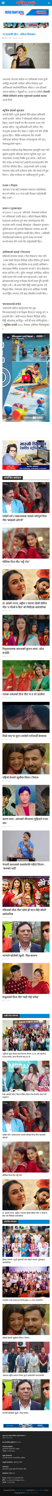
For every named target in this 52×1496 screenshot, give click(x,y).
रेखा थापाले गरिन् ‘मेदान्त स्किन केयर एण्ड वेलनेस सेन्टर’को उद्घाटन (24, 1096)
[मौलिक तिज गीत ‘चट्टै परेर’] (26, 542)
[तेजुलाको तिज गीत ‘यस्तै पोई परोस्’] (26, 978)
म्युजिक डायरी (7, 38)
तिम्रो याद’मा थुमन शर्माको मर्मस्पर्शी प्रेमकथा (24, 736)
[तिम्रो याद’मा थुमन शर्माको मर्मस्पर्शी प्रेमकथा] (26, 717)
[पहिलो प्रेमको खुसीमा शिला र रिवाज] (26, 758)
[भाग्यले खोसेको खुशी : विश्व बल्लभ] (26, 936)
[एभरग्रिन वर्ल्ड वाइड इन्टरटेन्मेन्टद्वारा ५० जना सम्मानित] (26, 1282)
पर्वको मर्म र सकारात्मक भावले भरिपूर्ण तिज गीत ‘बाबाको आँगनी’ (24, 518)
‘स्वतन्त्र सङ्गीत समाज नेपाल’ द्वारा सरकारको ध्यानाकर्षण (23, 1375)
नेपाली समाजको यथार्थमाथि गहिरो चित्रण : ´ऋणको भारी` (23, 867)
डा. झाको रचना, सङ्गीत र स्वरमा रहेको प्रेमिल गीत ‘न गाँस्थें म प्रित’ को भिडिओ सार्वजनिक (24, 605)
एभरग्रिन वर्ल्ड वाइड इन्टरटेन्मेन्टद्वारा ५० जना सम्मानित (22, 1300)
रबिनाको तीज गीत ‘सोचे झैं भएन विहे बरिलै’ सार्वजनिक (24, 912)
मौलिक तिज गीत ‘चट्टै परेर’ (16, 562)
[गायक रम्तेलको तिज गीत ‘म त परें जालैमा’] (26, 675)
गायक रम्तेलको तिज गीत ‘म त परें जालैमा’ (23, 694)
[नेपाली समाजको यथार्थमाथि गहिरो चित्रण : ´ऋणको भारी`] (26, 845)
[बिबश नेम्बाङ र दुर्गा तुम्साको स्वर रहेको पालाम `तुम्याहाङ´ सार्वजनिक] (26, 1241)
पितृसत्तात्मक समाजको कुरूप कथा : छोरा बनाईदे (23, 651)
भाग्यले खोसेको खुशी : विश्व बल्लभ (19, 956)
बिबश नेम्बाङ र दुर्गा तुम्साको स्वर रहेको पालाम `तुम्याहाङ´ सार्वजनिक (23, 1261)
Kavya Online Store (31, 1493)
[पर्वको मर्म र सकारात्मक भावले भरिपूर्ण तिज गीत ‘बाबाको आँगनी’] (26, 497)
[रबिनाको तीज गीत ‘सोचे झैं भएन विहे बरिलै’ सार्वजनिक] (26, 891)
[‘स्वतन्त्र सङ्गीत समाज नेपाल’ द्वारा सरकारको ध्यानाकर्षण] (26, 1357)
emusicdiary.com (20, 1490)
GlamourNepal (39, 1490)
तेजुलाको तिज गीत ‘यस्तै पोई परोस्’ (20, 997)
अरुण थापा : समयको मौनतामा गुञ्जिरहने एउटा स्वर (25, 821)
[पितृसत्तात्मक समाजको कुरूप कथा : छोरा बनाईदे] (26, 630)
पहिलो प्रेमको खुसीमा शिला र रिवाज (20, 778)
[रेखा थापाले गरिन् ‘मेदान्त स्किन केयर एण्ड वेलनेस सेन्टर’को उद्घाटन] (26, 1076)
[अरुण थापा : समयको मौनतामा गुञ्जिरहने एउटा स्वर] (26, 800)
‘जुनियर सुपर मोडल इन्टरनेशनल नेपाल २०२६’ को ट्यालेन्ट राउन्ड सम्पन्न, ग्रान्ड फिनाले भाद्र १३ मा (24, 1055)
